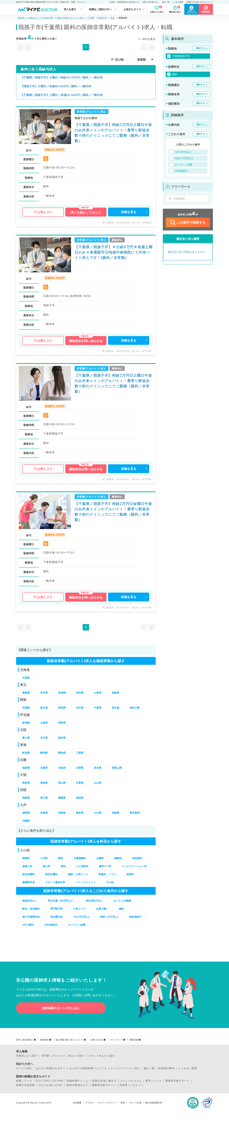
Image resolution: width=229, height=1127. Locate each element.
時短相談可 (135, 916)
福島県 (115, 692)
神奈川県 (135, 707)
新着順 (141, 59)
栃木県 (44, 707)
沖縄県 (26, 820)
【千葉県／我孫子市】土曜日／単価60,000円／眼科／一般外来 (62, 95)
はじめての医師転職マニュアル (88, 1068)
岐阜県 (26, 752)
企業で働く (102, 908)
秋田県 (80, 692)
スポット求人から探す (101, 1055)
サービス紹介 (24, 1068)
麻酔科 (118, 858)
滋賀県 (26, 767)
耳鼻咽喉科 (80, 858)
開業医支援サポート (177, 1080)
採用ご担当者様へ (24, 1040)
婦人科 (46, 866)
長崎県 (62, 812)
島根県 (44, 782)
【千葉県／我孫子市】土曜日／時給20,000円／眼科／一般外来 (62, 77)
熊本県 (80, 812)
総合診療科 (28, 874)
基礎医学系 (28, 882)
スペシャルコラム (131, 1080)
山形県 (97, 692)
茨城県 (26, 707)
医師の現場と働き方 (104, 1080)
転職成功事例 (166, 1068)
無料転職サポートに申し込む (60, 1008)
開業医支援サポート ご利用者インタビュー (118, 1085)
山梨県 (44, 722)
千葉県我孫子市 (181, 56)
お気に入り (45, 212)
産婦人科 (27, 866)
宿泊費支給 (56, 916)
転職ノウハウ (24, 1080)
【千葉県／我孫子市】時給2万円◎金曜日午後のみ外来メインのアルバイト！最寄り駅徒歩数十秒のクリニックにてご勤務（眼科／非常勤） (113, 512)
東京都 (115, 707)
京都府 (44, 767)
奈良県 (97, 767)
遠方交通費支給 (31, 916)
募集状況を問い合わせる (86, 341)
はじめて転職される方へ (50, 1068)
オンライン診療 (77, 924)
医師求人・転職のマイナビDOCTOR (35, 17)
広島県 (80, 782)
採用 (123, 1103)
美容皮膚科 (51, 874)
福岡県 (26, 812)
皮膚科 (100, 858)
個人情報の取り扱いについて (69, 1040)
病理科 (130, 874)
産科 (63, 866)
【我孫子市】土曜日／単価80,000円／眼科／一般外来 (56, 86)
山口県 (97, 782)
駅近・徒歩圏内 (31, 908)
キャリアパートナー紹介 (125, 1068)
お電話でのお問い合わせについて (199, 2)
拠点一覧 (165, 2)
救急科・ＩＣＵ (107, 874)
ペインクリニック (86, 882)
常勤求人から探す (27, 1055)
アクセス (89, 1103)
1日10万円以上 (81, 916)
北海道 (26, 677)
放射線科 (137, 858)
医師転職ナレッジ (78, 1080)
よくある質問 (177, 2)
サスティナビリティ (107, 1103)
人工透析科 (82, 866)
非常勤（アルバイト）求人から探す (62, 1055)
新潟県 (26, 722)
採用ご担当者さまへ (151, 2)
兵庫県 (80, 767)
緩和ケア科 (105, 866)
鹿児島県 (135, 812)
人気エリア (79, 908)
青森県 (26, 692)
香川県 (44, 797)
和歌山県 (117, 767)
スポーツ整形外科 (55, 882)
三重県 (80, 752)
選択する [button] (200, 48)
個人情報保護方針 (153, 1103)
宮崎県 (115, 812)
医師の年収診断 (25, 1085)
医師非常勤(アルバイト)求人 (70, 17)
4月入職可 (28, 924)
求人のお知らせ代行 (51, 1085)
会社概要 (77, 1103)
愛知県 (62, 752)
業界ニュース (153, 1080)
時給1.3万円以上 (109, 916)
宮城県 (62, 692)
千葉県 (91, 17)
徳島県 (26, 797)
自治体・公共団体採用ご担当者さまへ (124, 2)
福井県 (62, 737)
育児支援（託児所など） (61, 900)
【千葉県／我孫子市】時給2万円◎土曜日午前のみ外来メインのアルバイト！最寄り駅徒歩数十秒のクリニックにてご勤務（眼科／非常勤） (113, 133)
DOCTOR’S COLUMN (49, 1080)
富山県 (26, 737)
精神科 (26, 858)
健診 (121, 908)
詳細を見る (128, 212)
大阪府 (62, 767)
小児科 (44, 858)
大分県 (97, 812)
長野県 (62, 722)
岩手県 (44, 692)
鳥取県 (26, 782)
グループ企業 (135, 1103)
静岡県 (44, 752)
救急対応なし (29, 900)
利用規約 (44, 1040)
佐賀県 (44, 812)
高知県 (80, 797)
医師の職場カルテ (77, 1085)
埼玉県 (80, 707)
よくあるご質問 (187, 1068)
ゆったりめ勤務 (122, 900)
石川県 (44, 737)
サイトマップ (116, 1040)
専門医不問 (56, 908)
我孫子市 (102, 17)
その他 (110, 882)
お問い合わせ (96, 1040)
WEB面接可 (51, 924)
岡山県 (62, 782)
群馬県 (62, 707)
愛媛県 (62, 797)
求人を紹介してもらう (86, 212)
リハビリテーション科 (134, 866)
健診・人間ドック (78, 874)
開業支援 (134, 1040)
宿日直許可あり (94, 900)
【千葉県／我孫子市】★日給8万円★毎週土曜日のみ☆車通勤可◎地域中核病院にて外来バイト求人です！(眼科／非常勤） (114, 252)
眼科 (113, 17)
